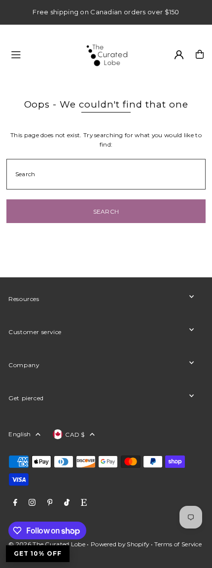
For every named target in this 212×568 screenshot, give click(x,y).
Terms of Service (178, 544)
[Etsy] (84, 503)
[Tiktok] (67, 503)
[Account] (179, 54)
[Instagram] (32, 503)
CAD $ (75, 434)
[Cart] (200, 54)
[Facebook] (15, 503)
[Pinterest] (50, 503)
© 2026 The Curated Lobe (46, 544)
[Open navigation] (41, 54)
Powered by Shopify (120, 544)
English (19, 434)
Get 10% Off (38, 553)
